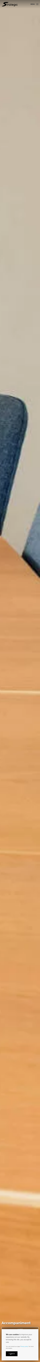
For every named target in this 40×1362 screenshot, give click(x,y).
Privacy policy (24, 1346)
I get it (12, 1354)
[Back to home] (10, 4)
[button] (35, 4)
